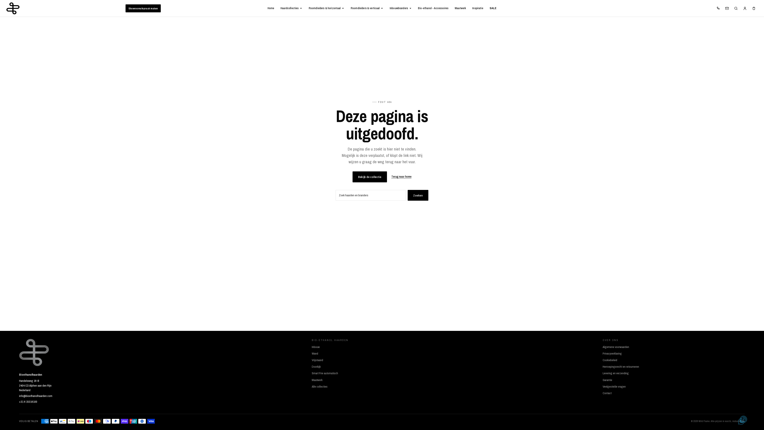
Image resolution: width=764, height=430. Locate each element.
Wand (315, 354)
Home (271, 8)
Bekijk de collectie (369, 177)
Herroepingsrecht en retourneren (621, 367)
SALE (493, 8)
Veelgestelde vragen (614, 387)
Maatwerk (460, 8)
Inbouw (316, 347)
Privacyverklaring (612, 354)
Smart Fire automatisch (325, 373)
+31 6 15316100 (28, 402)
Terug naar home (401, 177)
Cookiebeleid (610, 360)
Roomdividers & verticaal (365, 8)
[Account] (745, 8)
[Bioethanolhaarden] (12, 8)
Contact (607, 393)
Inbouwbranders (399, 8)
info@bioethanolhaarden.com (35, 396)
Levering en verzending (616, 373)
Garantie (607, 380)
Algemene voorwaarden (616, 347)
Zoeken (418, 195)
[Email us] (727, 8)
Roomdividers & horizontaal (325, 8)
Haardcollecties (290, 8)
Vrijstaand (317, 360)
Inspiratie (477, 8)
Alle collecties (319, 387)
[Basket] (754, 8)
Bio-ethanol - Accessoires (433, 8)
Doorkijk (316, 367)
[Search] (736, 8)
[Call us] (718, 8)
